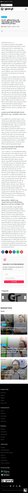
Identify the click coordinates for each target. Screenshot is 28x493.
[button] (26, 9)
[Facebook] (10, 486)
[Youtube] (19, 486)
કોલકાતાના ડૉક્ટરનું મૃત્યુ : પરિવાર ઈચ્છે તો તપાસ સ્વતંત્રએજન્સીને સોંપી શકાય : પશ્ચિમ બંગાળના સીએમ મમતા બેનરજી (13, 373)
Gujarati (5, 5)
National (4, 17)
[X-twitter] (13, 486)
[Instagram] (16, 486)
